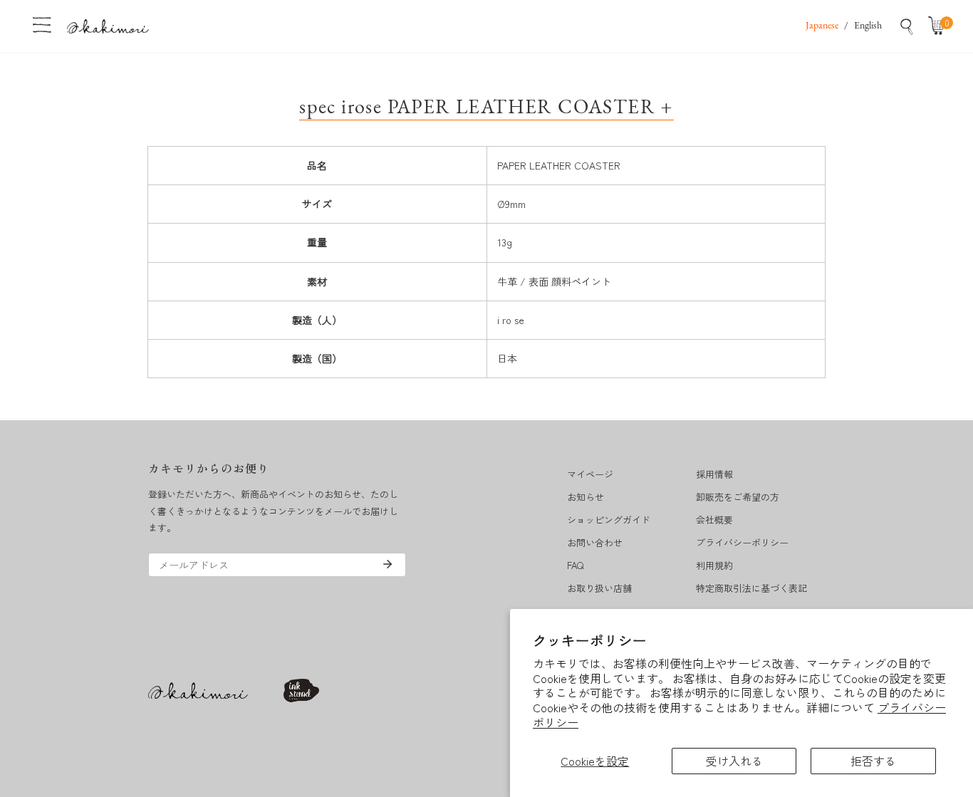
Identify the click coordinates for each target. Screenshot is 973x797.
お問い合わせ (595, 542)
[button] (939, 26)
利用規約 (714, 565)
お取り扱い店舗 (599, 588)
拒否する (873, 760)
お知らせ (585, 497)
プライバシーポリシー (742, 542)
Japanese (822, 26)
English (868, 26)
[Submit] (387, 564)
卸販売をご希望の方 (737, 497)
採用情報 (714, 474)
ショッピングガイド (608, 519)
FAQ (575, 565)
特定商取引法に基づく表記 (751, 588)
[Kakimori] (108, 26)
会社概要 (714, 519)
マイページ (590, 474)
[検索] (906, 26)
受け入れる (734, 760)
